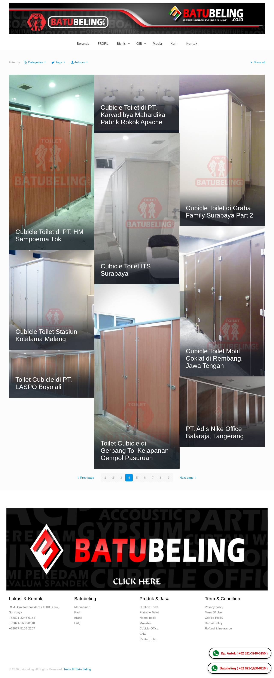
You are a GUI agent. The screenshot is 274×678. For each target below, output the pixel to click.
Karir (77, 612)
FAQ (77, 623)
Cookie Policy (214, 617)
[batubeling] (137, 18)
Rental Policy (213, 623)
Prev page (87, 477)
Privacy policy (214, 607)
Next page (187, 477)
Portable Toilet (149, 612)
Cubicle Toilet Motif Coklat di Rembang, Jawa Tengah (214, 358)
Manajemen (82, 607)
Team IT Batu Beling (77, 669)
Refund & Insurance (218, 628)
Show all (259, 62)
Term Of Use (213, 612)
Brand (78, 617)
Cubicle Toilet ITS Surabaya (126, 270)
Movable (145, 623)
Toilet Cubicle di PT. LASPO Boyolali (43, 383)
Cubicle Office (149, 628)
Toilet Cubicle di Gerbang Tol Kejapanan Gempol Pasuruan (135, 450)
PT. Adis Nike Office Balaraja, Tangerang (215, 432)
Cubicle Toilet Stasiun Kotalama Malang (46, 335)
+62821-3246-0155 (22, 617)
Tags (59, 62)
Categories (35, 62)
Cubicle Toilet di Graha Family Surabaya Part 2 (219, 211)
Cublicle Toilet (149, 607)
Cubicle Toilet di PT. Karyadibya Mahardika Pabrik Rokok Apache (133, 115)
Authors (79, 62)
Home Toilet (148, 617)
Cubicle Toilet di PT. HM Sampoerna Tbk (49, 235)
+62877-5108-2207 (22, 628)
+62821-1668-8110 (22, 623)
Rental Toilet (148, 639)
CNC (143, 633)
